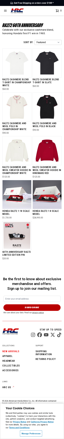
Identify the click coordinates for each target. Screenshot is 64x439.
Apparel (7, 356)
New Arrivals (10, 351)
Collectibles (11, 365)
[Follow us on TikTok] (59, 334)
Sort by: (28, 42)
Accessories (10, 370)
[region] (32, 421)
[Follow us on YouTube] (46, 334)
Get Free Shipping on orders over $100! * (34, 3)
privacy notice (38, 313)
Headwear (8, 360)
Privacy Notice (19, 421)
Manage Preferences (31, 433)
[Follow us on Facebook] (39, 334)
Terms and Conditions (19, 427)
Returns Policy (46, 359)
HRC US (6, 387)
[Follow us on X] (52, 334)
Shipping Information (44, 353)
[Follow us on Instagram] (33, 334)
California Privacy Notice (42, 421)
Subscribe (32, 307)
